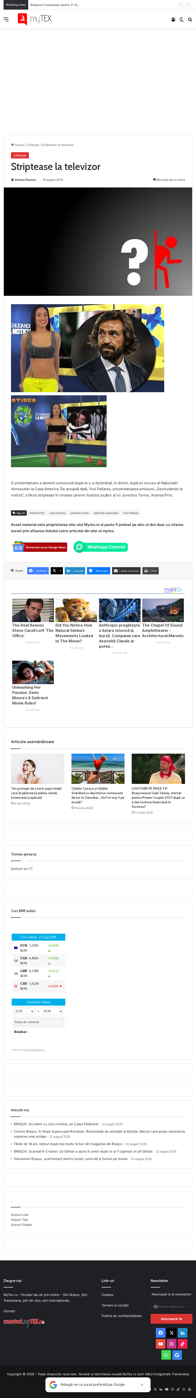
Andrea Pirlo (37, 513)
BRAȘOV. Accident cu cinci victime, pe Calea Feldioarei (56, 1124)
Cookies (108, 1295)
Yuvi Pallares (131, 513)
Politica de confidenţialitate (122, 1316)
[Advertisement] (98, 77)
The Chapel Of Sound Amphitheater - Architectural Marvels (163, 630)
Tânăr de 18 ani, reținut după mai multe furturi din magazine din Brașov (68, 1144)
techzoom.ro (120, 653)
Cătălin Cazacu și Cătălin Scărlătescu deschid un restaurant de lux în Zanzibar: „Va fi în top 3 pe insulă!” (97, 795)
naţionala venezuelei (105, 513)
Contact (9, 1311)
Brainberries (33, 642)
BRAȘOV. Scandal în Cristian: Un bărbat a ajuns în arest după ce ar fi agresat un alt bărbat (83, 1151)
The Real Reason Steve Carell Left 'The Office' (33, 630)
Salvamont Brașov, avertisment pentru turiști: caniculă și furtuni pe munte (71, 1159)
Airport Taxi (19, 1220)
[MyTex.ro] (37, 19)
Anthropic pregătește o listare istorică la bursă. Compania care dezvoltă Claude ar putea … (119, 636)
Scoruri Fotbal (21, 1225)
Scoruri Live (19, 1215)
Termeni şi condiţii (115, 1305)
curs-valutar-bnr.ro (34, 1049)
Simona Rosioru (25, 179)
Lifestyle (32, 145)
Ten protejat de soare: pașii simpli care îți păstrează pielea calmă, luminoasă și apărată (36, 793)
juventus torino (80, 513)
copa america (57, 513)
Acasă (19, 145)
